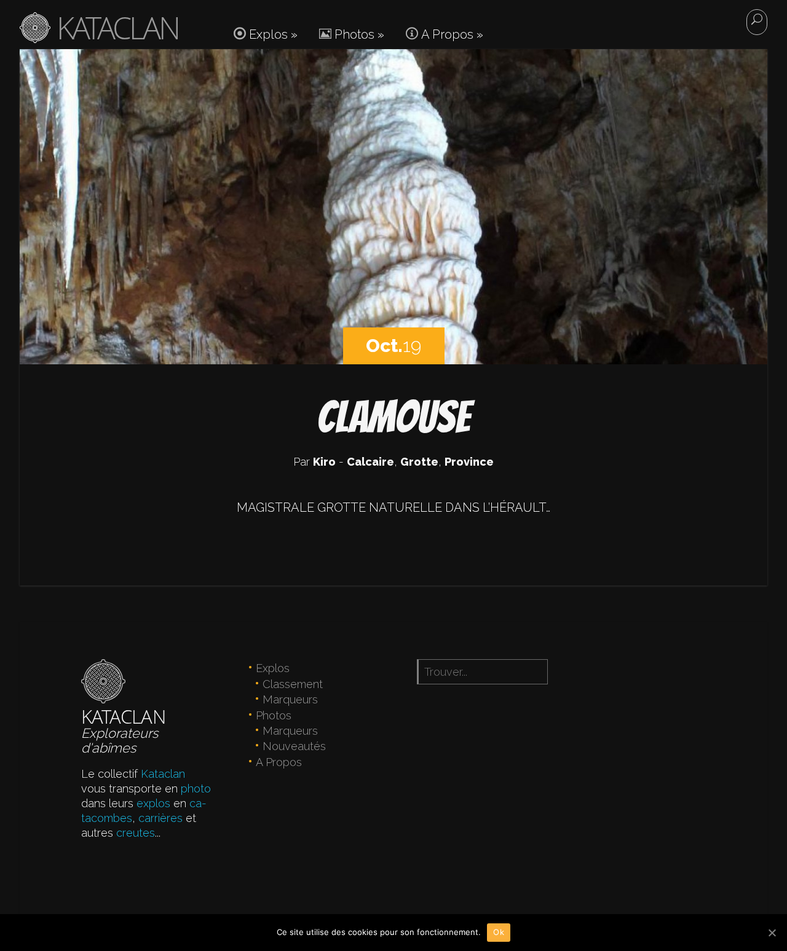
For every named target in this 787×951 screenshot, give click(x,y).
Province (469, 461)
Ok (498, 932)
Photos (357, 34)
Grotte (419, 461)
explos (153, 803)
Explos (272, 34)
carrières (160, 818)
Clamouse (393, 416)
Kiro (324, 461)
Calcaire (370, 461)
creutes (135, 832)
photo (196, 788)
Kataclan (163, 773)
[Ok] (771, 932)
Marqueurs (290, 699)
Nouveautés (294, 746)
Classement (293, 684)
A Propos (450, 34)
